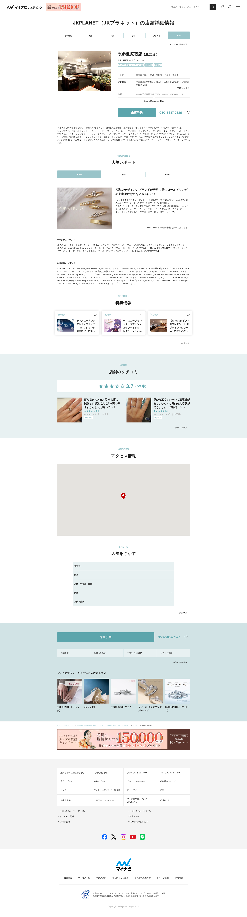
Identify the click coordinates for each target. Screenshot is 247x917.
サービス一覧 (84, 877)
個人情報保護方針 (143, 877)
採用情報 (179, 877)
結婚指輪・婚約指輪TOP (86, 725)
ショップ (135, 725)
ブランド (101, 725)
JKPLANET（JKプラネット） (118, 725)
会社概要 (68, 877)
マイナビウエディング (65, 725)
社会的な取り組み (120, 877)
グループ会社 (163, 877)
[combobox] (189, 6)
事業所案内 (101, 877)
